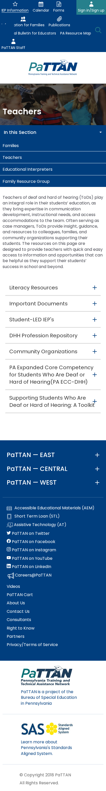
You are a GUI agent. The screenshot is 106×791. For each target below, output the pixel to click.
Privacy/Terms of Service (32, 645)
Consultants (19, 620)
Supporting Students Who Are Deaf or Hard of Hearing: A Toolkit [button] (52, 401)
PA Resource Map (75, 33)
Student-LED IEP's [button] (31, 319)
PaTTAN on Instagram (33, 550)
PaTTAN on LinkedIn (31, 567)
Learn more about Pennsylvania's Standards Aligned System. (46, 747)
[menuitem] (53, 145)
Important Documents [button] (38, 303)
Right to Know (20, 628)
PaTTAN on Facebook (33, 542)
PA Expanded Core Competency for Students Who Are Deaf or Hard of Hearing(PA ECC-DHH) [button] (51, 374)
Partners (15, 636)
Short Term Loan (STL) (37, 516)
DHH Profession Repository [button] (43, 335)
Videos (13, 586)
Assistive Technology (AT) (39, 525)
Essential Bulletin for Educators (29, 33)
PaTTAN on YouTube (31, 558)
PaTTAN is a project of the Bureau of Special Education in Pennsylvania (49, 697)
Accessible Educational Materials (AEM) (54, 508)
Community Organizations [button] (43, 351)
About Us (16, 603)
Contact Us (18, 611)
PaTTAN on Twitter (30, 533)
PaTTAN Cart (20, 595)
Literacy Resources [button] (33, 287)
